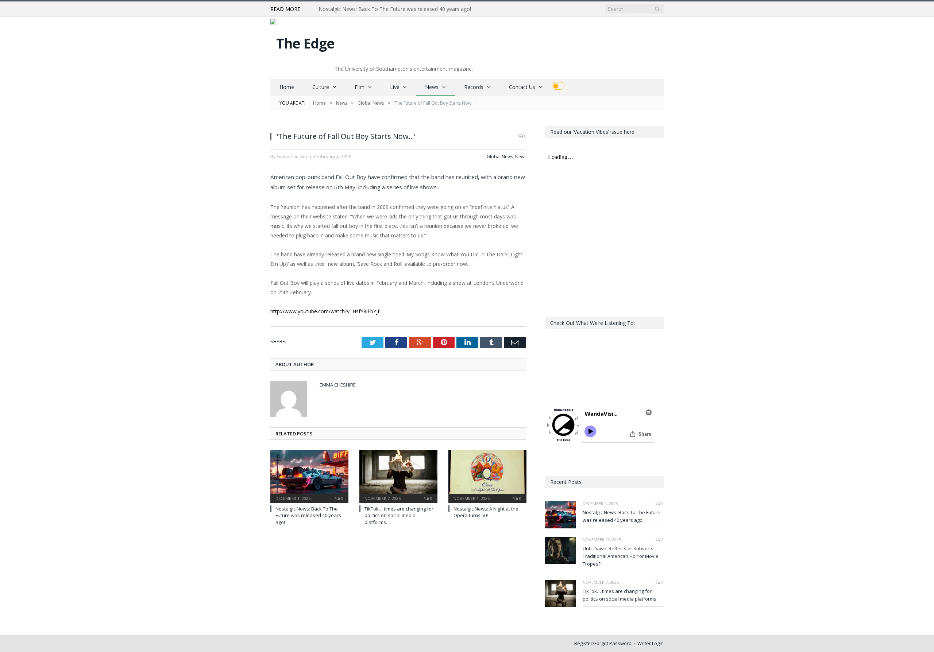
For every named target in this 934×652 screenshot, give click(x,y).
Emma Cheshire (338, 384)
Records (473, 87)
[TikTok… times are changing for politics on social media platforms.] (398, 475)
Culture (320, 87)
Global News (500, 157)
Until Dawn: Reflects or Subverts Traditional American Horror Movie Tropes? (402, 9)
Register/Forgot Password (603, 643)
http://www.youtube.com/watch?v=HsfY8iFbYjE (325, 311)
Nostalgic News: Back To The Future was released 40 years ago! (308, 515)
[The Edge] (302, 41)
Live (395, 87)
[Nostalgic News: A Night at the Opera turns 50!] (487, 475)
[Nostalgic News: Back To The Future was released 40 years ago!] (309, 475)
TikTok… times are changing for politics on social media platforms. (398, 515)
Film (359, 87)
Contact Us (522, 87)
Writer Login (650, 643)
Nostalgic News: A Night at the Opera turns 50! (486, 512)
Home (286, 87)
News (432, 87)
